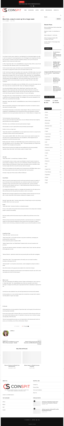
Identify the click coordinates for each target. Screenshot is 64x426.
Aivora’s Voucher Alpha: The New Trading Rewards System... (29, 3)
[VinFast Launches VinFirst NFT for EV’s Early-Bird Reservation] (37, 411)
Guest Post (53, 150)
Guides (53, 152)
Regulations (53, 174)
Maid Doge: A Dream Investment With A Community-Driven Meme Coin (57, 88)
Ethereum (53, 144)
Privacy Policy (36, 387)
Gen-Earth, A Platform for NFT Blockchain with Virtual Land (56, 80)
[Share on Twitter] (25, 326)
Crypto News (53, 136)
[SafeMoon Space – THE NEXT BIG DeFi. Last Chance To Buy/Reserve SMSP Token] (48, 63)
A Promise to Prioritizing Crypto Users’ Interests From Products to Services (50, 402)
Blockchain (31, 10)
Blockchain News (53, 125)
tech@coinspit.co (10, 394)
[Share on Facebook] (24, 326)
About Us (35, 392)
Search (58, 18)
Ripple (53, 180)
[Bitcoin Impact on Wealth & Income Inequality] (31, 357)
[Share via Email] (28, 326)
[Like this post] (23, 326)
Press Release (49, 10)
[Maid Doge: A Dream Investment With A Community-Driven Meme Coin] (48, 88)
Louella (7, 20)
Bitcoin (53, 114)
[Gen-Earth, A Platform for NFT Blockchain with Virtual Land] (48, 79)
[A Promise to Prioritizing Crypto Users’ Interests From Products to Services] (37, 403)
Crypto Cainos (53, 133)
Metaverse (53, 161)
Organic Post (53, 169)
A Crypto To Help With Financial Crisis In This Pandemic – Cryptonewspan (52, 72)
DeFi (53, 142)
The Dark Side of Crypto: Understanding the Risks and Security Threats (57, 55)
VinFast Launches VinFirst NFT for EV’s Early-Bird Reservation (50, 410)
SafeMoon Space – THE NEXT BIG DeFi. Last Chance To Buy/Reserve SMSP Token (57, 64)
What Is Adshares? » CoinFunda (50, 35)
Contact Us (56, 10)
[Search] (60, 15)
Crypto (42, 10)
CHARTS (37, 10)
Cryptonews (53, 139)
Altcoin (53, 112)
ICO (53, 155)
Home (25, 10)
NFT (53, 166)
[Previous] (25, 2)
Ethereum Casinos (53, 147)
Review (53, 177)
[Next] (26, 2)
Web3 (53, 182)
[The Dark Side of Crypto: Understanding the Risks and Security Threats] (48, 54)
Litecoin (53, 158)
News (53, 163)
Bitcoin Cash (53, 120)
